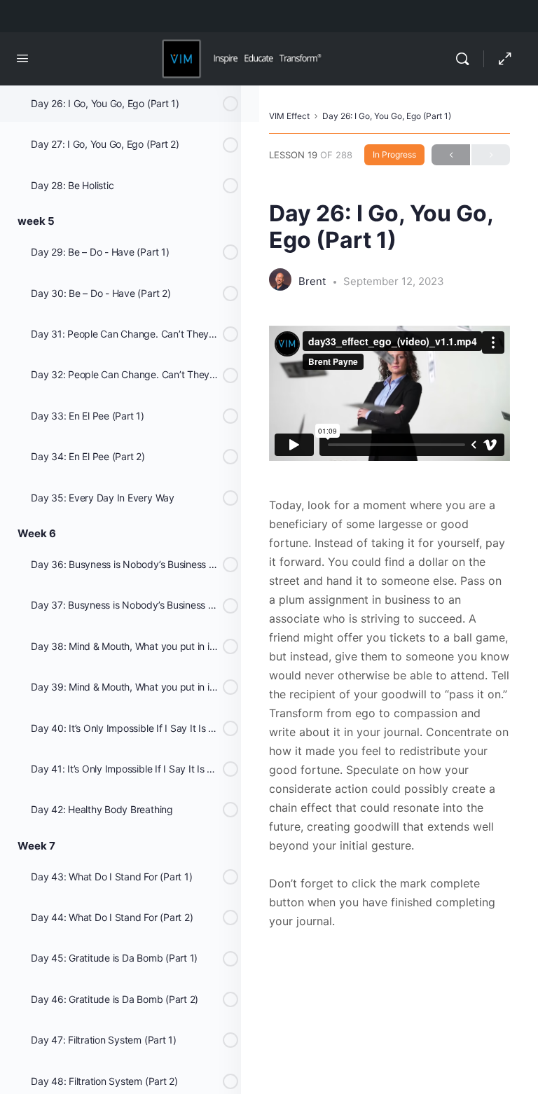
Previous (451, 154)
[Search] (466, 58)
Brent (313, 281)
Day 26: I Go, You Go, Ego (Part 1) (386, 116)
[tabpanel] (389, 629)
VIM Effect (289, 116)
